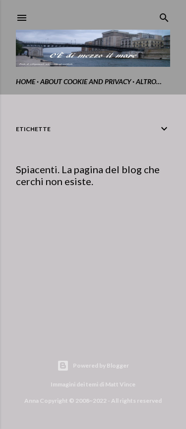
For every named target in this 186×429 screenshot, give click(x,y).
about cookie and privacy (85, 81)
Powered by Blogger (101, 365)
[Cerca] (164, 15)
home (25, 81)
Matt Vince (120, 384)
